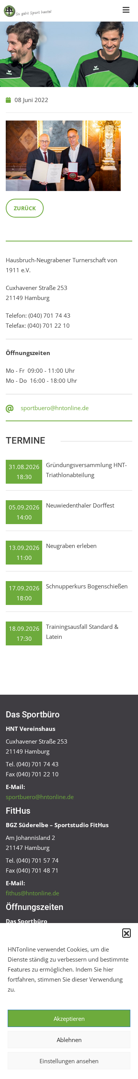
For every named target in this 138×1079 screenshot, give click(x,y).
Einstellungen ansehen (69, 1061)
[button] (126, 933)
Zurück (25, 208)
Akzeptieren (69, 1018)
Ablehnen (69, 1040)
